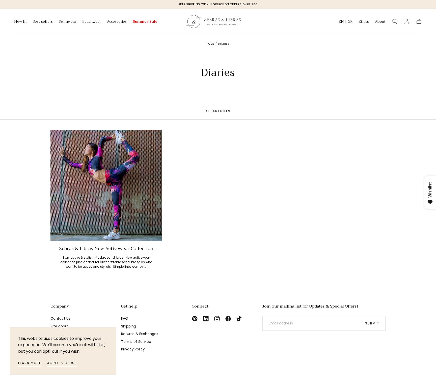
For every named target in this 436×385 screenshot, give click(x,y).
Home (210, 44)
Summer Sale (145, 21)
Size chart (59, 326)
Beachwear (91, 21)
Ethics (364, 21)
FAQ (124, 318)
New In (20, 21)
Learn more (29, 363)
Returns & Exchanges (139, 333)
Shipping (128, 326)
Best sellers (43, 21)
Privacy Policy (133, 349)
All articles (218, 111)
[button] (345, 22)
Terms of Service (136, 341)
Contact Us (60, 318)
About (380, 21)
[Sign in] (407, 21)
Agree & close (62, 363)
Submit (372, 323)
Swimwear (67, 21)
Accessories (117, 21)
